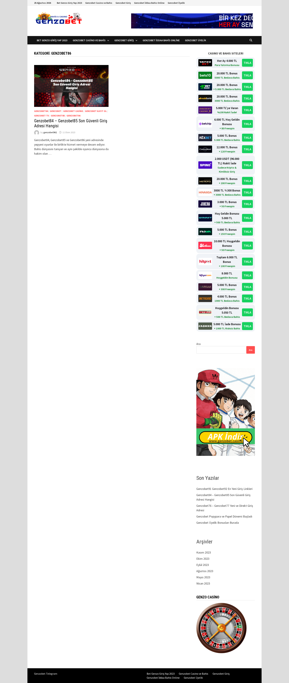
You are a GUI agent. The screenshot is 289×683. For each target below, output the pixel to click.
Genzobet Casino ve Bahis (98, 2)
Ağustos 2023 (204, 571)
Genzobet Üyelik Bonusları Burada (217, 523)
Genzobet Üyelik (176, 2)
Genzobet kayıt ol (96, 111)
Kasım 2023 (203, 552)
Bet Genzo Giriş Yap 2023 (69, 2)
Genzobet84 (41, 111)
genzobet (55, 111)
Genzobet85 (58, 115)
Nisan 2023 (203, 583)
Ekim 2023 (202, 559)
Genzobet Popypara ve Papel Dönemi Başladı (224, 516)
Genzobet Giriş (123, 2)
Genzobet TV (41, 115)
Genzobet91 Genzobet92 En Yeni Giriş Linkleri (224, 489)
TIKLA (247, 63)
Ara (198, 344)
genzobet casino (73, 111)
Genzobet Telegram (45, 673)
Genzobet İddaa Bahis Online (149, 2)
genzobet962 (50, 132)
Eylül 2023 (202, 565)
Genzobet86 (73, 115)
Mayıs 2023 (203, 577)
